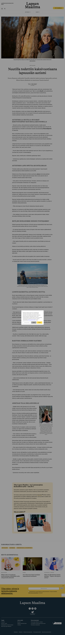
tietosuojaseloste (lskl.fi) (31, 319)
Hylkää (34, 322)
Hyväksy (39, 322)
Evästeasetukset (26, 322)
